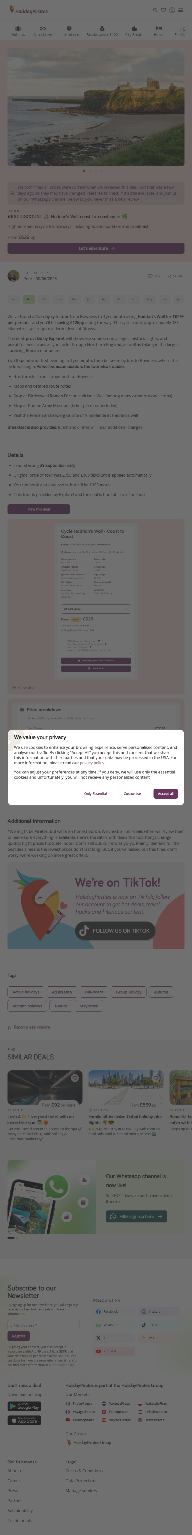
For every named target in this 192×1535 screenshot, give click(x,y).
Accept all (166, 793)
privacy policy (92, 763)
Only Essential (95, 793)
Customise (132, 793)
